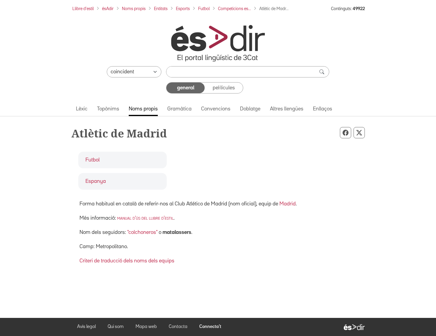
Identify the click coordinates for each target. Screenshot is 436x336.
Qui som (116, 327)
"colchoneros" (142, 232)
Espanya (95, 181)
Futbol (204, 9)
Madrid (287, 204)
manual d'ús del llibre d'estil (145, 218)
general (185, 87)
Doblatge (250, 109)
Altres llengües (286, 109)
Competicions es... (234, 9)
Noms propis (134, 9)
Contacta (178, 327)
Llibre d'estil (83, 9)
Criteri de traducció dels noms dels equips (126, 261)
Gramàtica (179, 109)
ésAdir (108, 9)
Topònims (108, 109)
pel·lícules (224, 87)
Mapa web (146, 327)
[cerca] (322, 72)
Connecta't (210, 327)
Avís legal (86, 327)
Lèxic (81, 109)
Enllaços (322, 109)
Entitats (161, 9)
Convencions (215, 109)
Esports (183, 9)
